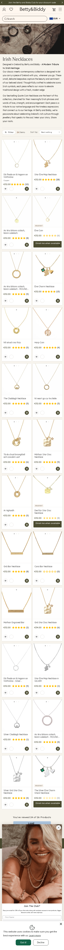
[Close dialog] (58, 827)
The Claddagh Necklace (15, 398)
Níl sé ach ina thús (12, 342)
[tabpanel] (17, 155)
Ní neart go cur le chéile (45, 398)
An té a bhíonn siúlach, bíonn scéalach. (14, 231)
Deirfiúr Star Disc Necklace (42, 511)
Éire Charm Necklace (44, 286)
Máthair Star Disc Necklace (42, 455)
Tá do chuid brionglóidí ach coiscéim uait (14, 455)
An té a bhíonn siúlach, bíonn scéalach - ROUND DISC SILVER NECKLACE (46, 735)
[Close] (61, 924)
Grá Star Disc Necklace (45, 622)
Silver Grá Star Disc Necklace (13, 791)
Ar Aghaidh (9, 510)
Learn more (35, 935)
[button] (60, 9)
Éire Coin (38, 230)
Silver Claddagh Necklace (16, 734)
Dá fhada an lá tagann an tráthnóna (16, 175)
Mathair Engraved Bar (14, 622)
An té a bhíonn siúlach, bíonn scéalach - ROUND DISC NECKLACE (15, 287)
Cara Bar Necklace (43, 566)
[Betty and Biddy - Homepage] (33, 9)
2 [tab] (16, 141)
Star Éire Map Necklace (45, 174)
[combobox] (24, 19)
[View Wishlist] (11, 9)
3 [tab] (18, 141)
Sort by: (34, 132)
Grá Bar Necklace (12, 566)
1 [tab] (14, 141)
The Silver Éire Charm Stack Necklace (44, 791)
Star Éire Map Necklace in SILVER (46, 679)
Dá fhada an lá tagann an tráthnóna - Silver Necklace (16, 679)
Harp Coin (39, 342)
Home (5, 28)
